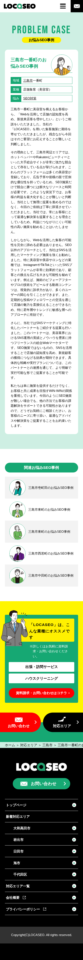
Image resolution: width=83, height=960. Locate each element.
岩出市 (18, 839)
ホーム (10, 745)
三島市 (28, 80)
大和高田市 (21, 828)
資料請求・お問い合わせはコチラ (41, 693)
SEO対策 (29, 98)
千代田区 (20, 874)
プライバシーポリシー (23, 909)
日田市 (18, 851)
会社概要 (13, 897)
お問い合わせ (19, 726)
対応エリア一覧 (18, 886)
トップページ (16, 805)
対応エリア (62, 726)
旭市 (16, 863)
